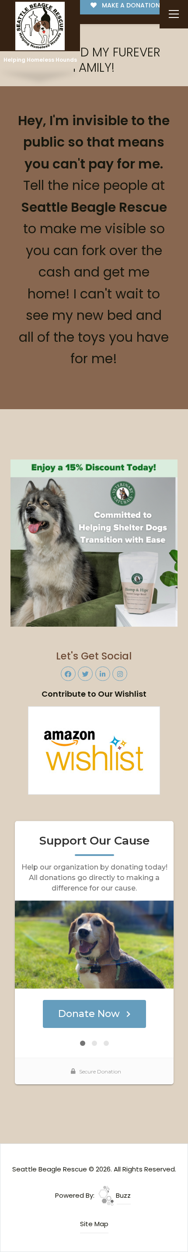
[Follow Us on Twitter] (85, 673)
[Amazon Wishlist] (94, 749)
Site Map (94, 1223)
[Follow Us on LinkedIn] (102, 673)
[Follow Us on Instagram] (119, 673)
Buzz (122, 1195)
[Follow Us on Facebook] (68, 673)
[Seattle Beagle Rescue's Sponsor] (94, 542)
